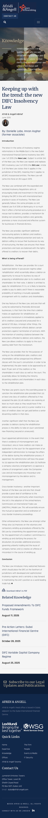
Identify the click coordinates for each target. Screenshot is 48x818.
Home (4, 744)
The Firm (27, 744)
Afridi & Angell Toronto (11, 761)
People (27, 749)
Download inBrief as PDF (16, 591)
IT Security (28, 757)
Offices (5, 757)
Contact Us (10, 16)
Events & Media (30, 753)
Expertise (6, 749)
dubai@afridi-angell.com (18, 789)
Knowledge (6, 753)
